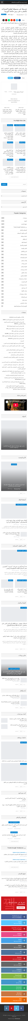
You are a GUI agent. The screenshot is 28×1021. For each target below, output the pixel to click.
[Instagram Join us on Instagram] (6, 1008)
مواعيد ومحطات (23, 254)
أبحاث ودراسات (24, 269)
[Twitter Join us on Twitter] (16, 1008)
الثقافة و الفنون (24, 275)
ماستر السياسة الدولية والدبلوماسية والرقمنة (15, 375)
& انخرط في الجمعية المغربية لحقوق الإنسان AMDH (13, 319)
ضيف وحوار (24, 300)
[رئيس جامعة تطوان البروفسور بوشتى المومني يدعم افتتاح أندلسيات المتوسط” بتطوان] (14, 751)
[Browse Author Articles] (14, 87)
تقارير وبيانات (24, 263)
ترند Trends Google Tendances (19, 125)
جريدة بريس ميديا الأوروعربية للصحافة (19, 2)
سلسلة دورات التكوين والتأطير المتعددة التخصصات (13, 357)
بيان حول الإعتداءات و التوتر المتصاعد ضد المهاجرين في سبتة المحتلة (14, 672)
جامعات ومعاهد (24, 236)
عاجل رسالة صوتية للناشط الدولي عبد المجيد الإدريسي (13, 362)
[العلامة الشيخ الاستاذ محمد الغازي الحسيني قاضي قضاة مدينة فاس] (20, 145)
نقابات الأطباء (24, 291)
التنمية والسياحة (23, 257)
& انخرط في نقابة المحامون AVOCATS (16, 338)
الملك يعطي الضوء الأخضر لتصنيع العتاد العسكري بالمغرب (7, 111)
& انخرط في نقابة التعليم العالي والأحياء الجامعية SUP (13, 336)
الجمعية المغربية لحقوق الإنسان (13, 668)
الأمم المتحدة (24, 281)
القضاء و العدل (24, 266)
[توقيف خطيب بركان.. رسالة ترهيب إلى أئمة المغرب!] (20, 128)
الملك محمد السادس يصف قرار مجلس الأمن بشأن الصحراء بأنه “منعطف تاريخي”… (11, 534)
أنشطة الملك (24, 242)
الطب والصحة (24, 248)
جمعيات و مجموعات (23, 278)
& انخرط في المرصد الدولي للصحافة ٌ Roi (15, 326)
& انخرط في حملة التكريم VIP (18, 331)
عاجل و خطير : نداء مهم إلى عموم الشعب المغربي (14, 364)
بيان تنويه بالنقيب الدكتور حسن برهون (16, 352)
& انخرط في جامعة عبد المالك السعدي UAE (15, 328)
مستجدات (25, 218)
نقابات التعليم (24, 272)
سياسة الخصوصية (20, 359)
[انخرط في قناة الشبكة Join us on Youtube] (11, 1008)
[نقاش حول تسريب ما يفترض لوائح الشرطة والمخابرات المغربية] (7, 583)
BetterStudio (17, 1018)
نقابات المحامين (23, 303)
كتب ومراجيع (24, 287)
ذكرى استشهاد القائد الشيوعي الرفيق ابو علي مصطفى (15, 854)
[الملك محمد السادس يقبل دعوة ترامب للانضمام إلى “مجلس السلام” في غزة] (14, 511)
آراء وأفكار (25, 239)
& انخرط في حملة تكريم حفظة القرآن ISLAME (14, 333)
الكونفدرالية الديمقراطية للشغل (20, 306)
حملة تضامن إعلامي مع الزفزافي (17, 354)
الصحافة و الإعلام (23, 230)
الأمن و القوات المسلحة (22, 233)
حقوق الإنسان (24, 224)
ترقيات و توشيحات (23, 294)
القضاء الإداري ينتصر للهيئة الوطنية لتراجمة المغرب (14, 343)
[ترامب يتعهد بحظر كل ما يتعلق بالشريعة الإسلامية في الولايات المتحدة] (14, 435)
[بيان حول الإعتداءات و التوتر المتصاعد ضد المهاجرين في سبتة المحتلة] (14, 667)
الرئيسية (22, 340)
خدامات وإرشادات (23, 284)
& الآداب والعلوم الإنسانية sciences (16, 317)
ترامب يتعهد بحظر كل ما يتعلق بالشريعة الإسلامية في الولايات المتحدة (14, 446)
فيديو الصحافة (24, 297)
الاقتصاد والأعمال (23, 245)
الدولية (25, 221)
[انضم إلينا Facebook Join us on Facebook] (21, 1008)
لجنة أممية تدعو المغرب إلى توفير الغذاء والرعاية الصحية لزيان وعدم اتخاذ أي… (14, 485)
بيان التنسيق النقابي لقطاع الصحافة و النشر (15, 349)
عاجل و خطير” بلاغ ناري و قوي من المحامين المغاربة (16, 861)
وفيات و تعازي (24, 260)
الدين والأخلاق (4, 14)
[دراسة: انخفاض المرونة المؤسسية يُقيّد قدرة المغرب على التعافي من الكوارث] (4, 726)
